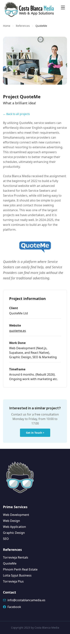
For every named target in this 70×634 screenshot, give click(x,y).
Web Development (16, 515)
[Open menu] (63, 7)
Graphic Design (14, 533)
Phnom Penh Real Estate (20, 569)
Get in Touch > (35, 432)
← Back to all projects (16, 114)
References (23, 26)
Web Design (11, 521)
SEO (6, 539)
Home (6, 26)
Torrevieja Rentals (15, 557)
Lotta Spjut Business (17, 575)
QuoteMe (9, 563)
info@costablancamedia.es (26, 600)
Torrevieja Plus (13, 581)
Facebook (14, 607)
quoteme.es (17, 331)
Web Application (14, 527)
